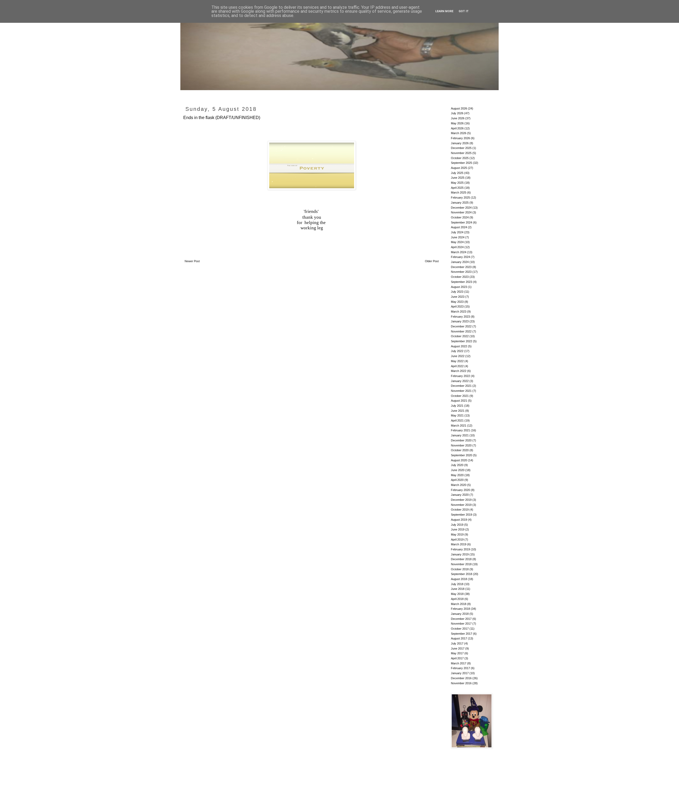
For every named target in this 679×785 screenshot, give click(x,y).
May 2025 (457, 182)
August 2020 (459, 460)
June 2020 (457, 470)
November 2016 (461, 683)
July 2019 (457, 524)
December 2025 (461, 148)
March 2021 (458, 425)
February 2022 (460, 376)
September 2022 (461, 341)
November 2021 (461, 390)
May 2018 (457, 593)
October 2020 (460, 450)
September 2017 (461, 633)
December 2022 (461, 326)
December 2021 (461, 385)
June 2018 (457, 588)
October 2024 (460, 217)
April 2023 (457, 306)
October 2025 (460, 158)
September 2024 (461, 222)
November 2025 (461, 153)
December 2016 (461, 678)
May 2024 (457, 242)
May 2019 (457, 534)
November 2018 (461, 564)
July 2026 (457, 113)
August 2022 (459, 346)
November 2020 (461, 445)
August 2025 (459, 167)
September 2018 (461, 574)
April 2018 (457, 598)
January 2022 (460, 381)
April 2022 (457, 366)
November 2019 (461, 504)
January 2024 (460, 262)
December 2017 (461, 618)
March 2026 (458, 133)
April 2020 (457, 479)
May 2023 (457, 301)
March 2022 (458, 370)
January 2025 (460, 202)
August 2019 (459, 519)
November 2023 (461, 271)
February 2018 (460, 608)
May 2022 (457, 361)
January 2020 (460, 494)
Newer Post (192, 261)
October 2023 (460, 276)
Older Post (432, 261)
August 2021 (459, 400)
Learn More (444, 11)
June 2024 (457, 237)
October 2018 (460, 569)
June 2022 (457, 356)
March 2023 (458, 311)
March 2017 (458, 663)
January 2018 (460, 613)
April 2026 (457, 128)
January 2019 (460, 554)
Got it (464, 11)
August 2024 (459, 227)
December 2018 (461, 559)
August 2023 (459, 286)
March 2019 (458, 544)
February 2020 (460, 490)
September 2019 (461, 514)
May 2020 (457, 475)
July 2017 (457, 643)
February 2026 (460, 138)
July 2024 (457, 232)
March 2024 (458, 252)
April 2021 (457, 420)
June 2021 (457, 410)
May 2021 (457, 415)
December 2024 (461, 207)
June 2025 (457, 177)
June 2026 (457, 118)
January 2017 (460, 673)
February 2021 (460, 430)
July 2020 (457, 465)
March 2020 (458, 484)
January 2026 (460, 143)
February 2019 (460, 549)
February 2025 (460, 197)
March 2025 (458, 192)
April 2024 (457, 247)
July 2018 (457, 584)
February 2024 (460, 256)
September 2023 (461, 281)
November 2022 (461, 331)
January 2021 (460, 435)
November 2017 (461, 623)
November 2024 (461, 212)
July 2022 (457, 351)
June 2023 (457, 296)
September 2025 (461, 162)
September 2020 (461, 455)
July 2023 (457, 291)
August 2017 (459, 638)
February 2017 (460, 668)
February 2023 (460, 316)
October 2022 (460, 336)
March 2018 (458, 604)
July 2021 (457, 405)
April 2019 (457, 539)
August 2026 (459, 108)
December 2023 (461, 267)
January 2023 (460, 321)
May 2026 (457, 123)
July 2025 (457, 172)
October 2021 (460, 395)
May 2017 (457, 653)
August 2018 (459, 579)
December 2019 (461, 499)
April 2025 (457, 187)
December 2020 (461, 440)
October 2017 (460, 628)
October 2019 (460, 509)
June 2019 (457, 529)
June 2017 (457, 648)
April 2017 (457, 658)
